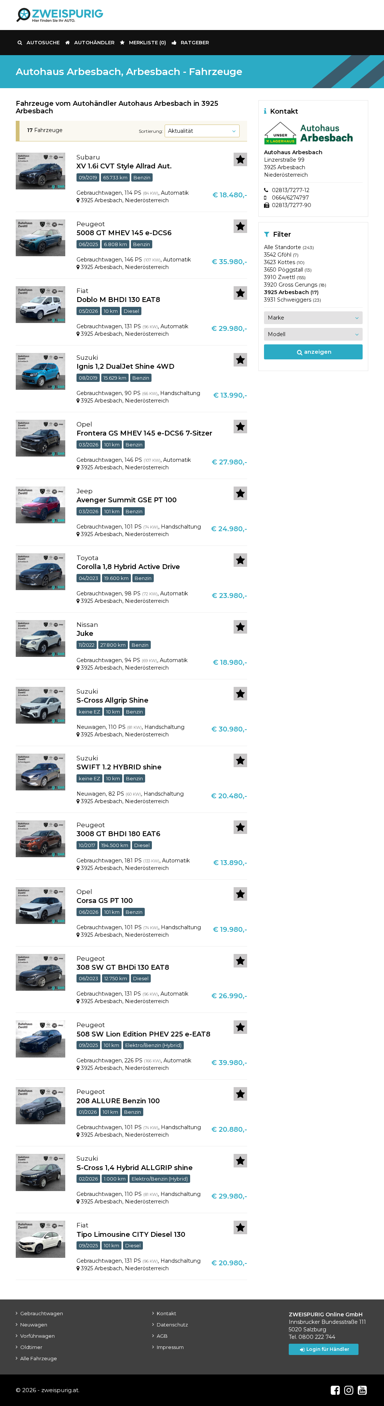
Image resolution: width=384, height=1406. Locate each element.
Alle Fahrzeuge (38, 1358)
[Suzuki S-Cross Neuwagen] (40, 704)
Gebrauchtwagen (41, 1313)
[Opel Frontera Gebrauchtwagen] (40, 437)
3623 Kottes (284, 262)
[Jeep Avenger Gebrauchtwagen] (40, 504)
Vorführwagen (37, 1336)
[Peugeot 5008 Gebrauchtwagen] (40, 237)
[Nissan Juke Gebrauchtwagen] (40, 638)
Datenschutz (172, 1325)
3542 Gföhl (281, 254)
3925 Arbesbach (291, 292)
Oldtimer (31, 1347)
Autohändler (94, 42)
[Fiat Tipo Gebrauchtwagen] (40, 1238)
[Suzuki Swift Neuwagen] (40, 771)
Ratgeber (195, 42)
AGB (162, 1336)
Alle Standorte (289, 247)
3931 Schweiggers (292, 299)
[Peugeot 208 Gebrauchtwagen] (40, 1105)
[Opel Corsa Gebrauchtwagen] (40, 905)
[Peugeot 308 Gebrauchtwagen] (40, 972)
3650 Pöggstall (288, 269)
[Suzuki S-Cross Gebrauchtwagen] (40, 1172)
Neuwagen (33, 1325)
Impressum (170, 1347)
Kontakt (166, 1313)
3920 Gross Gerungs (295, 284)
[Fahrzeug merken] (240, 159)
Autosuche (43, 42)
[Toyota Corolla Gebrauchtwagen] (40, 571)
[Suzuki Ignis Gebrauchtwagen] (40, 371)
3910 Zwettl (285, 277)
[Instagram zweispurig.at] (348, 1390)
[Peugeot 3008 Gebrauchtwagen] (40, 838)
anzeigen (317, 351)
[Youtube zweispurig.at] (362, 1390)
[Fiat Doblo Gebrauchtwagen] (40, 304)
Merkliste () (147, 42)
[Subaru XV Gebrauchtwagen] (40, 170)
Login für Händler (327, 1349)
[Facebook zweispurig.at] (335, 1390)
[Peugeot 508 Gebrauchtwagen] (40, 1038)
